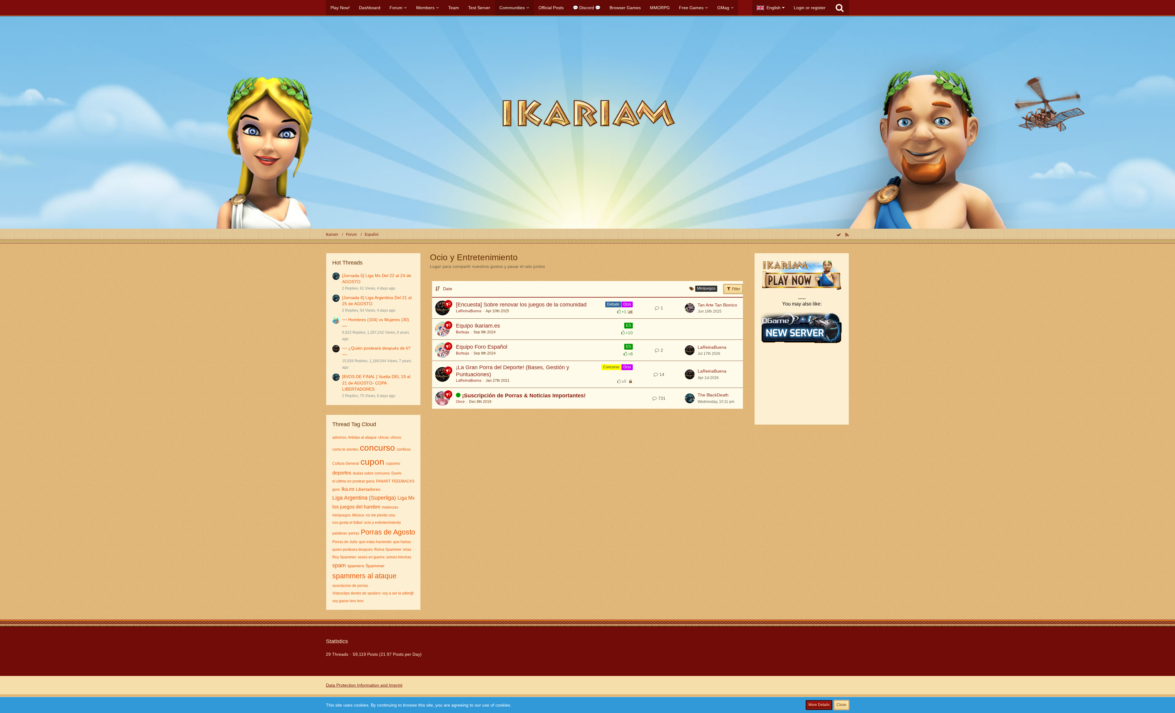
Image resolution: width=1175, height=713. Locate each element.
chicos (395, 437)
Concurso (611, 367)
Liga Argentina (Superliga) (364, 498)
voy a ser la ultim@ (398, 593)
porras (354, 533)
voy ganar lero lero (348, 601)
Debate (613, 304)
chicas (383, 437)
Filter (735, 289)
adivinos (339, 437)
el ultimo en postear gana (353, 481)
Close (841, 705)
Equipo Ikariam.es (478, 326)
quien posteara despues (352, 549)
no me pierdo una (380, 515)
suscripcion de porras (350, 586)
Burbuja (462, 332)
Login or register (810, 7)
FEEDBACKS (403, 481)
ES (628, 325)
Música (358, 515)
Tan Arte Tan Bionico (717, 304)
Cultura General (345, 463)
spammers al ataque (364, 576)
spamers (355, 565)
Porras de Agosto (388, 532)
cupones (393, 463)
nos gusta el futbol (347, 522)
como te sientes (345, 449)
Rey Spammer (344, 557)
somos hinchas (398, 557)
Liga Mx (406, 498)
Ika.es (347, 489)
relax (407, 549)
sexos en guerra (371, 557)
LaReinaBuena (468, 311)
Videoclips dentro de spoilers (356, 593)
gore (336, 489)
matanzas (390, 507)
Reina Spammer (387, 549)
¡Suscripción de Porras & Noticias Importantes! (524, 395)
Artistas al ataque (362, 437)
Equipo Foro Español (481, 347)
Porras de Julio (344, 542)
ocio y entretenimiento (382, 522)
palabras (339, 533)
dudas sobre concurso (371, 473)
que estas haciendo (375, 542)
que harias (402, 542)
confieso (404, 449)
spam (339, 565)
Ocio (627, 304)
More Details (819, 705)
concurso (377, 447)
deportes (341, 472)
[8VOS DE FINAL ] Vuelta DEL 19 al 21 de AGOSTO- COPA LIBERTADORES (376, 383)
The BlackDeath (713, 394)
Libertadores (368, 489)
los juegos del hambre (356, 506)
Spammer (375, 565)
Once (460, 402)
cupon (372, 462)
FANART (383, 481)
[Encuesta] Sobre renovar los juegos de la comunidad (521, 305)
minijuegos (341, 515)
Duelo (396, 473)
